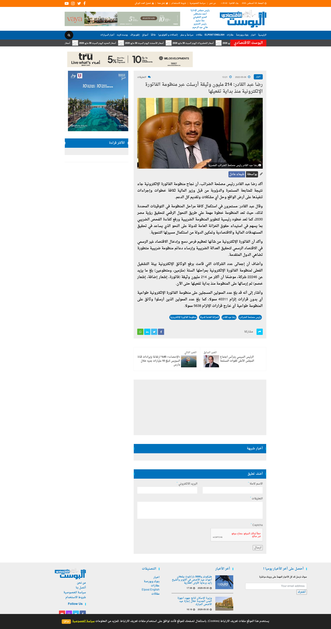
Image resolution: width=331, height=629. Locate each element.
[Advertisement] (281, 112)
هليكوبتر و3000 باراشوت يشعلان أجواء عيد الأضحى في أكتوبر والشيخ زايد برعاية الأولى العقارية (192, 580)
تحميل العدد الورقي (143, 3)
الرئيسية (262, 35)
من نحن (212, 3)
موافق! (66, 621)
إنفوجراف (135, 35)
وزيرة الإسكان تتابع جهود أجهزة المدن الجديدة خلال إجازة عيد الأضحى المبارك (194, 601)
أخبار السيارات (107, 35)
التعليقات (141, 77)
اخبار (253, 35)
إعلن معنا (161, 3)
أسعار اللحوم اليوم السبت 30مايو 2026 (71, 43)
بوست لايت (122, 35)
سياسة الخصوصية (197, 3)
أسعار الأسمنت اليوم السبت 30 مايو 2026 (163, 43)
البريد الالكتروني (187, 483)
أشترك (301, 592)
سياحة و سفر (186, 35)
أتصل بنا (81, 588)
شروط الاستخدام (179, 3)
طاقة (153, 35)
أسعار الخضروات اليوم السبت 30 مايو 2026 (211, 43)
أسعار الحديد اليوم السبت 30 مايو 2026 (116, 43)
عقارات (230, 35)
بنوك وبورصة (242, 35)
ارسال (257, 547)
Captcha (257, 525)
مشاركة (248, 332)
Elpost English (214, 35)
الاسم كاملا (255, 483)
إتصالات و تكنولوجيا (168, 35)
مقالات (199, 35)
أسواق (145, 35)
